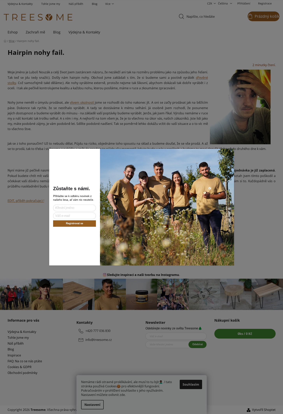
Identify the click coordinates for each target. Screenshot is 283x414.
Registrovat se (74, 223)
